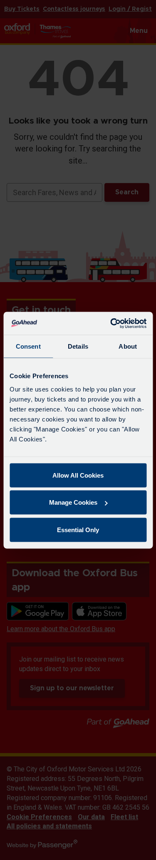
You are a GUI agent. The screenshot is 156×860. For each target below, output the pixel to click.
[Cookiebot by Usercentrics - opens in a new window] (111, 323)
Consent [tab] (28, 346)
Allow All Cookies (78, 474)
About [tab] (128, 346)
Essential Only (78, 529)
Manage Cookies (73, 502)
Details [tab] (78, 346)
